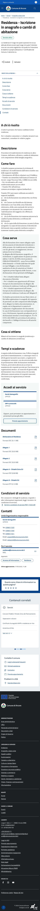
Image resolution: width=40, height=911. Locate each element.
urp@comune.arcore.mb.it (9, 836)
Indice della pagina (8, 73)
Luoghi (3, 812)
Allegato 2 (11, 458)
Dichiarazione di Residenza (12, 437)
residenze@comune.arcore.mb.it (14, 550)
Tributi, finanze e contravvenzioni (12, 782)
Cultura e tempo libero (8, 763)
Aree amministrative (8, 721)
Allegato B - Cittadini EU (11, 480)
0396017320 (10, 527)
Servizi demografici (11, 394)
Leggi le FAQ (5, 840)
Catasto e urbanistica (8, 760)
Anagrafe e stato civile (8, 751)
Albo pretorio (5, 856)
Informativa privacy (7, 859)
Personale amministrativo (9, 728)
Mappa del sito (18, 892)
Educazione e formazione (9, 766)
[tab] (15, 649)
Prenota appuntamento (9, 843)
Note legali (4, 862)
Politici (3, 737)
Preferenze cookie (7, 892)
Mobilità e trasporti (7, 776)
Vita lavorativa (6, 785)
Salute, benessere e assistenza (11, 779)
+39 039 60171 (6, 831)
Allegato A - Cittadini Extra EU (13, 469)
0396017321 (10, 534)
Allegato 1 (11, 447)
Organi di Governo (7, 734)
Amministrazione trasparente (11, 853)
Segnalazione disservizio (9, 846)
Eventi (3, 809)
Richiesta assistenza (8, 849)
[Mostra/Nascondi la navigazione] (2, 8)
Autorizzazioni (6, 757)
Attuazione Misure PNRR (9, 868)
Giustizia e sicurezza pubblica (10, 769)
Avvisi (3, 796)
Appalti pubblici (6, 754)
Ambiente (4, 748)
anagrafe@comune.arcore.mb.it (17, 537)
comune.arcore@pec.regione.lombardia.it (14, 834)
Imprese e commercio (8, 772)
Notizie (3, 799)
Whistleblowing (6, 871)
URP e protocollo (10, 403)
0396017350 (10, 530)
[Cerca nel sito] (34, 8)
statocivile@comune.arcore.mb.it (18, 540)
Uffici (3, 724)
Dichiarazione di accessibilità (10, 865)
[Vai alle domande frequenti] (3, 907)
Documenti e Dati (7, 731)
